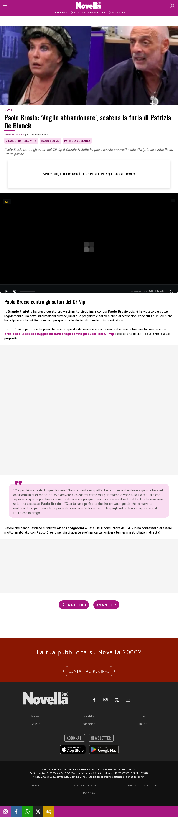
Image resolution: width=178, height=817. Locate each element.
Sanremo (61, 12)
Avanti (105, 605)
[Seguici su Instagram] (5, 811)
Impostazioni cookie (142, 785)
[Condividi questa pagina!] (48, 811)
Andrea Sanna (14, 134)
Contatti (35, 785)
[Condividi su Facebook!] (16, 811)
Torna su (89, 792)
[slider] (27, 291)
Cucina (142, 724)
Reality (89, 716)
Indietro (76, 605)
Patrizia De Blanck (77, 140)
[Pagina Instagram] (172, 5)
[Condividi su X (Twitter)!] (38, 811)
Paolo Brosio (50, 140)
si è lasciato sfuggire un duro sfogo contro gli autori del (59, 333)
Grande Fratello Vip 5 (21, 140)
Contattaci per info (89, 671)
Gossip (36, 724)
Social (142, 716)
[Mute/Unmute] (14, 291)
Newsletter (96, 12)
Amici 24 (77, 12)
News (8, 109)
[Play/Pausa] (6, 291)
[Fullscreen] (171, 291)
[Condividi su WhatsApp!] (27, 811)
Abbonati (116, 12)
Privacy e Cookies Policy (89, 785)
